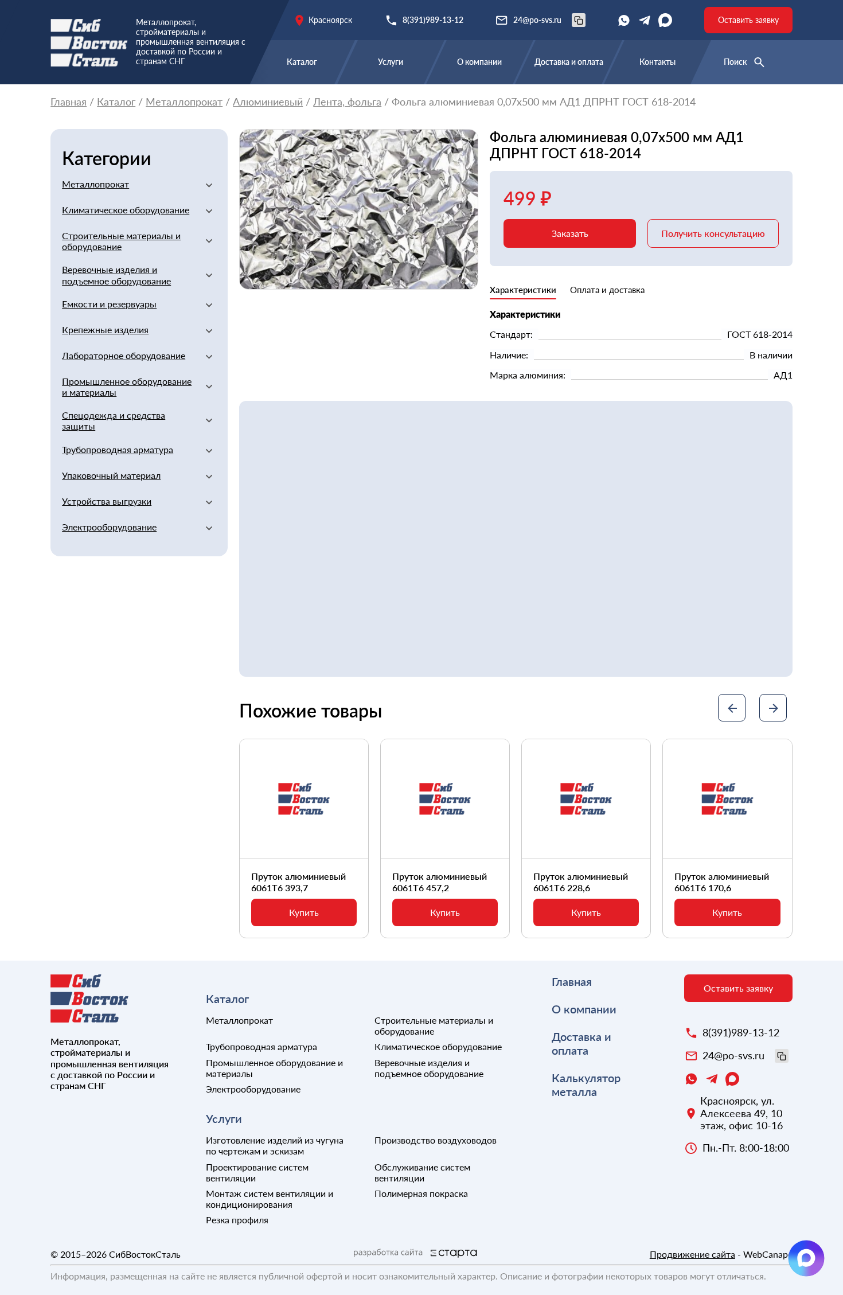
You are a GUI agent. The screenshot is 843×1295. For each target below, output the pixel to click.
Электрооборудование (109, 526)
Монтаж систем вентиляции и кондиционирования (269, 1199)
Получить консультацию (713, 233)
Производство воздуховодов (435, 1139)
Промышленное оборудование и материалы (127, 386)
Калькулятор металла (586, 1084)
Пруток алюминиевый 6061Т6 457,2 (439, 881)
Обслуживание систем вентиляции (422, 1172)
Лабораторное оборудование (123, 355)
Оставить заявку (748, 20)
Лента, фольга (347, 102)
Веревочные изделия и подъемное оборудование (116, 275)
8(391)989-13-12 (433, 20)
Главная (68, 102)
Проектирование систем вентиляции (257, 1172)
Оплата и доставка (607, 289)
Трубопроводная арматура (117, 449)
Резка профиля (237, 1219)
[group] (359, 210)
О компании (479, 62)
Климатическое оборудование (125, 209)
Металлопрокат (184, 102)
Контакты (657, 62)
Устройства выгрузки (106, 501)
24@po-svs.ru (537, 20)
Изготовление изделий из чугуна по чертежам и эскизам (275, 1145)
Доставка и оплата (568, 62)
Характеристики (523, 289)
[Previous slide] (732, 707)
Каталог (302, 62)
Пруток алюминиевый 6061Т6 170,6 (721, 881)
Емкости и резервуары (109, 303)
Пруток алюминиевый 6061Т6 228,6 (580, 881)
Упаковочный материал (111, 475)
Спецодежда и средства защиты (113, 420)
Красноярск (330, 20)
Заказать (570, 233)
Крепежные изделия (105, 329)
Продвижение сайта (692, 1254)
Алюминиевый (268, 102)
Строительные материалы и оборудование (121, 241)
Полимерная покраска (421, 1193)
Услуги (390, 62)
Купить (304, 912)
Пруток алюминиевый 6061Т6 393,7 (298, 881)
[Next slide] (773, 707)
